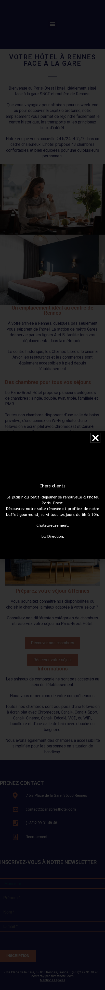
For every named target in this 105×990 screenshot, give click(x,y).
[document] (52, 495)
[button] (95, 437)
